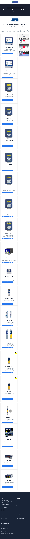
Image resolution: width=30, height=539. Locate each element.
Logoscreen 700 (9, 70)
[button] (4, 53)
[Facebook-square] (1, 510)
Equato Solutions (23, 537)
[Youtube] (3, 510)
